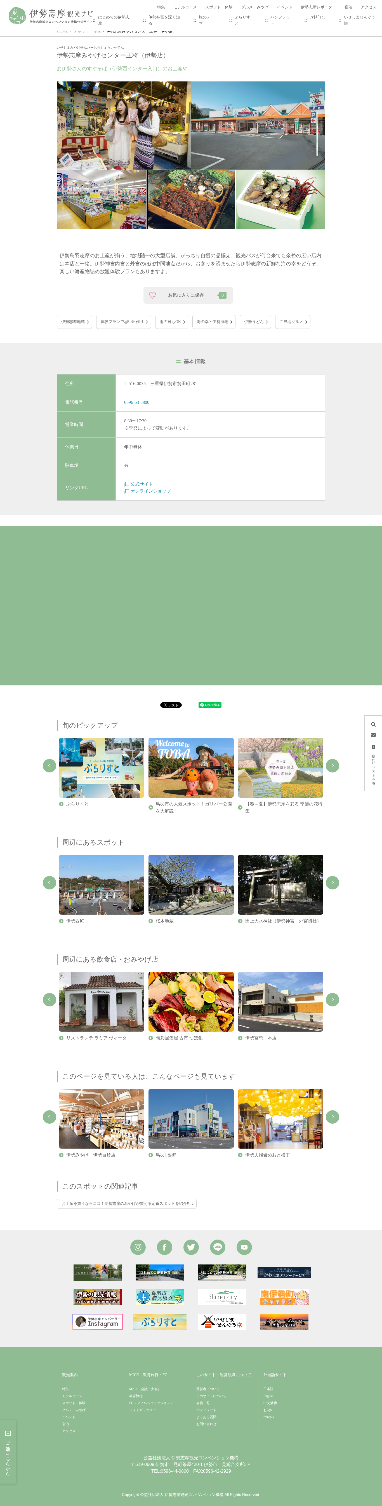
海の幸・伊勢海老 (212, 322)
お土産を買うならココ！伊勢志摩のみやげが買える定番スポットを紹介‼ (125, 1203)
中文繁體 (270, 1403)
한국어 (268, 1410)
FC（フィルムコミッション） (151, 1403)
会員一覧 (203, 1403)
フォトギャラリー (142, 1410)
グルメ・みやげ (74, 1410)
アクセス (69, 1431)
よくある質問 (206, 1417)
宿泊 (65, 1424)
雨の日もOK (170, 322)
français (268, 1417)
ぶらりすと (242, 20)
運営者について (208, 1389)
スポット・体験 (87, 31)
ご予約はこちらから (8, 1456)
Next (332, 765)
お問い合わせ (206, 1424)
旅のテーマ (206, 20)
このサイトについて (211, 1396)
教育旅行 (136, 1396)
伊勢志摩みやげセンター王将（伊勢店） (141, 31)
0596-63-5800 (136, 402)
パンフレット (280, 20)
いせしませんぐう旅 (359, 20)
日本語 (268, 1389)
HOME (62, 31)
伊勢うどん (254, 322)
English (268, 1396)
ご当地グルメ (291, 322)
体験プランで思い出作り (122, 322)
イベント (69, 1417)
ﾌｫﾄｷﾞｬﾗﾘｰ (318, 20)
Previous (49, 765)
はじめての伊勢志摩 (113, 20)
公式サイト (142, 484)
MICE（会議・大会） (145, 1389)
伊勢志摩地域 (73, 322)
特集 (65, 1389)
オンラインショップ (151, 491)
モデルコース (72, 1396)
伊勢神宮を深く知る (164, 20)
